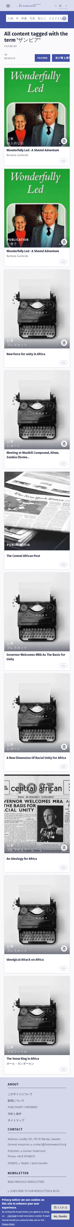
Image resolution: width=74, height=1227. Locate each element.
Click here (11, 1216)
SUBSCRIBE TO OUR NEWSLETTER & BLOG (35, 1191)
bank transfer (40, 1163)
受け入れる (60, 1207)
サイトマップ (16, 1120)
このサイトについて (20, 1094)
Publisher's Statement (23, 1107)
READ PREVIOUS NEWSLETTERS (26, 1182)
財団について (16, 1100)
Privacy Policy (8, 1224)
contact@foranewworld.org (49, 1144)
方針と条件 (15, 1113)
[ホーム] (28, 6)
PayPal (25, 1163)
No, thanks (60, 1216)
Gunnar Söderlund (34, 1151)
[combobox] (63, 6)
